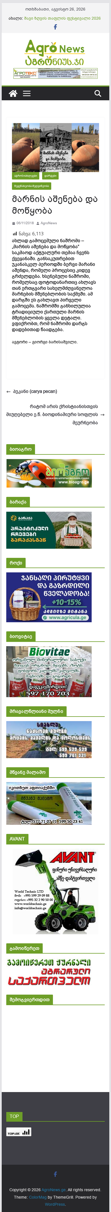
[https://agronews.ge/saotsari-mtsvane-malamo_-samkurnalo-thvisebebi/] (49, 786)
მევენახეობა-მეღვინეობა (31, 186)
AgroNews (49, 223)
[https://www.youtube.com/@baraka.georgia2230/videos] (49, 515)
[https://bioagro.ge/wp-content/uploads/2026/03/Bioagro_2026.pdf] (49, 463)
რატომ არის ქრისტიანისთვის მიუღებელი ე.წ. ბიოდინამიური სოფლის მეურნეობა (52, 414)
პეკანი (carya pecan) (35, 391)
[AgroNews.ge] (13, 93)
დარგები (50, 175)
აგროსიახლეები (25, 175)
